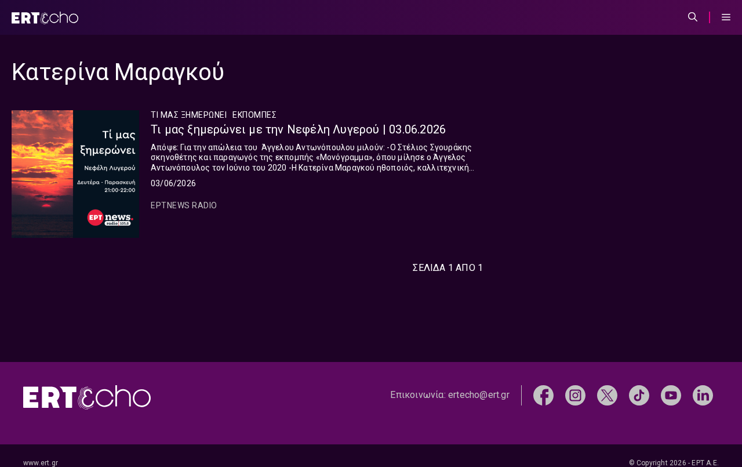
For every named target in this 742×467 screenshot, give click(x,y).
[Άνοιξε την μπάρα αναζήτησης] (692, 17)
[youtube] (671, 394)
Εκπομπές (254, 115)
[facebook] (543, 394)
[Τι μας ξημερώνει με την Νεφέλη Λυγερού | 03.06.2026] (75, 174)
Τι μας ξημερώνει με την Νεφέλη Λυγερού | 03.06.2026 (298, 129)
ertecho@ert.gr (479, 394)
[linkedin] (703, 394)
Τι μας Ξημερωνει (189, 115)
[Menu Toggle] (726, 17)
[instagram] (575, 394)
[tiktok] (639, 394)
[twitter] (607, 394)
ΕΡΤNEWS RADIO (184, 205)
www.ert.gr (40, 463)
